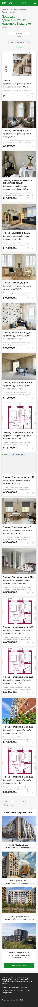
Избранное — (25, 3)
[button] (19, 42)
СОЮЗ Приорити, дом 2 (19, 917)
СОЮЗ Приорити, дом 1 (19, 881)
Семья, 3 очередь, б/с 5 (19, 953)
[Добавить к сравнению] (28, 96)
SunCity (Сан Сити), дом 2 (19, 845)
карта (19, 37)
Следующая (8, 805)
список (19, 33)
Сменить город (7, 27)
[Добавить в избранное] (32, 96)
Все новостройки (19, 965)
